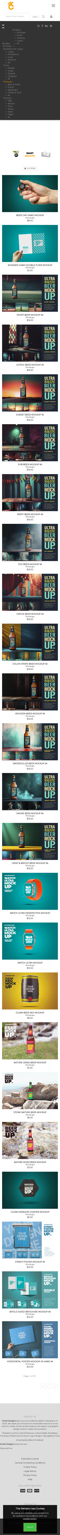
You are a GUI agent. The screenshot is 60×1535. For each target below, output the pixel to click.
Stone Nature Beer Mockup (30, 1112)
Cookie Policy (30, 1467)
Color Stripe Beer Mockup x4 (30, 664)
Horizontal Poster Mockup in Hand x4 (30, 1361)
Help (30, 1479)
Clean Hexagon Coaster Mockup (30, 1212)
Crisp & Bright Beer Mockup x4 (30, 863)
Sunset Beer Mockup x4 (30, 415)
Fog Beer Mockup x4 (30, 564)
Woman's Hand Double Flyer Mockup (30, 265)
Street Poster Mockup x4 (30, 1262)
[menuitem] (6, 43)
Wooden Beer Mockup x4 (30, 714)
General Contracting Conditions (30, 1463)
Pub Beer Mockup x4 (30, 464)
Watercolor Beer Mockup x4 (30, 763)
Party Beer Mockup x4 (30, 514)
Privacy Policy (30, 1475)
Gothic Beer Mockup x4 (30, 365)
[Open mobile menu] (3, 25)
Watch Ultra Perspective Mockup (30, 913)
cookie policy (30, 1518)
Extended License (30, 1459)
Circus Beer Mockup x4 (30, 614)
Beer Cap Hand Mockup (30, 215)
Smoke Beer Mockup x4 (30, 813)
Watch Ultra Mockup (30, 963)
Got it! (30, 1527)
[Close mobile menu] (3, 27)
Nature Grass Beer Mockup (30, 1062)
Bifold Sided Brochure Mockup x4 (30, 1312)
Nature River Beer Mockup (30, 1162)
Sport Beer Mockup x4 (30, 315)
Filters (31, 168)
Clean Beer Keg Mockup (30, 1013)
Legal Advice (30, 1471)
